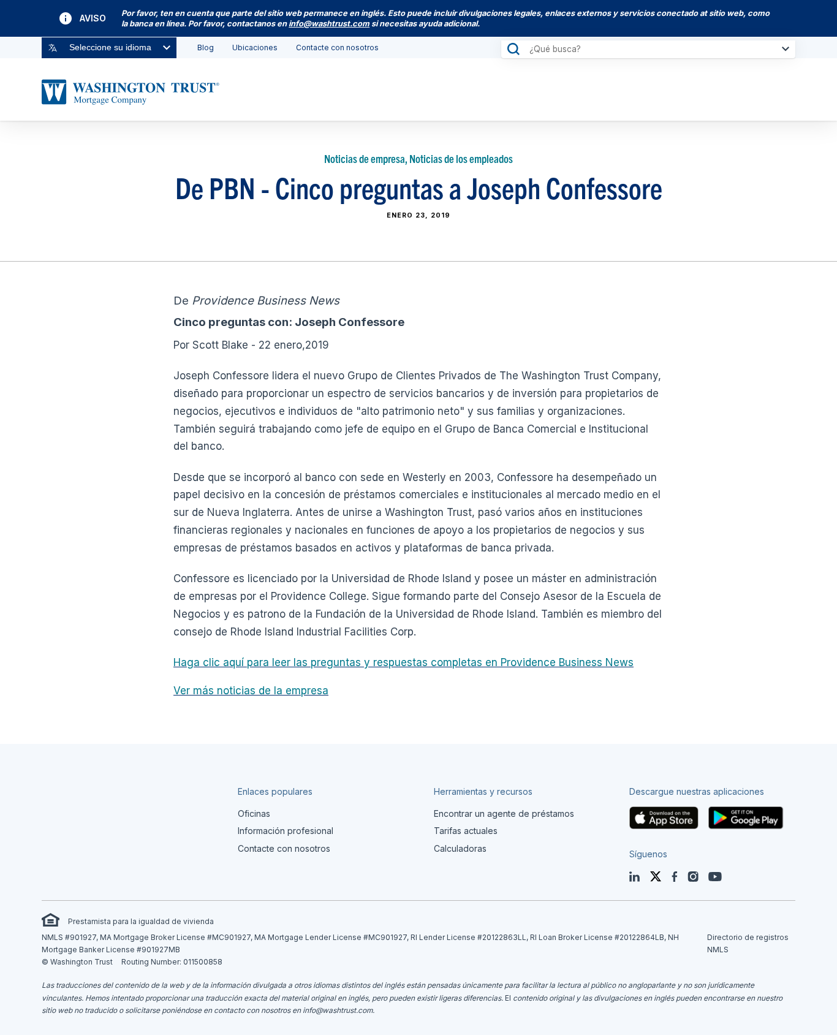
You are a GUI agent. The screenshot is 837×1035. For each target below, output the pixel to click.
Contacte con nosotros (337, 47)
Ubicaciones (255, 47)
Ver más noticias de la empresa (250, 690)
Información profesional (285, 830)
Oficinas (254, 813)
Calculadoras (460, 848)
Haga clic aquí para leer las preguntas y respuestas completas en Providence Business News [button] (403, 662)
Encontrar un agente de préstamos (504, 813)
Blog (205, 47)
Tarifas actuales (466, 830)
